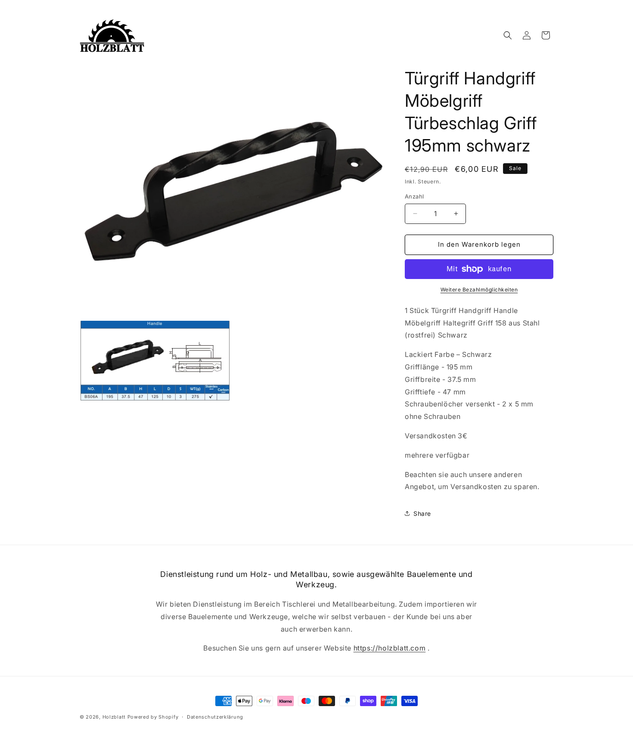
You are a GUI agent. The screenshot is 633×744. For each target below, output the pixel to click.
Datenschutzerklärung (215, 717)
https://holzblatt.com (390, 648)
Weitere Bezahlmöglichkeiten (479, 289)
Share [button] (422, 513)
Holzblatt (114, 717)
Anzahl (414, 196)
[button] (507, 35)
